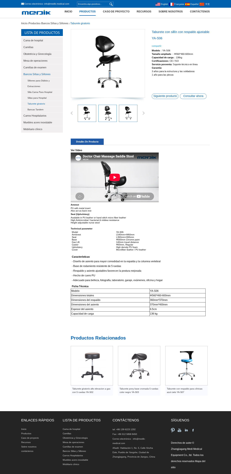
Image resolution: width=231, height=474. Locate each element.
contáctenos (200, 11)
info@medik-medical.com (56, 4)
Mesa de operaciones (35, 60)
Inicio (68, 11)
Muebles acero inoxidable (37, 122)
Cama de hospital (33, 40)
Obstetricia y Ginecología (37, 54)
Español (194, 4)
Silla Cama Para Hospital (40, 92)
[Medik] (36, 17)
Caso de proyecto (116, 11)
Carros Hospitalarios (34, 115)
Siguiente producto (165, 96)
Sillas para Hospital (37, 98)
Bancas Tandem (36, 109)
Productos (87, 11)
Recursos (144, 11)
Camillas (28, 47)
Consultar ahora (193, 96)
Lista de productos (42, 32)
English (164, 4)
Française (179, 4)
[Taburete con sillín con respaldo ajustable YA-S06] (108, 63)
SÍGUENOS (180, 420)
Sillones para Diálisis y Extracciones (39, 83)
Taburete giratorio (80, 23)
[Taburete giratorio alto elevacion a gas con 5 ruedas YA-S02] (92, 365)
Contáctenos (126, 420)
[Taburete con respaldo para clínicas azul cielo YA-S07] (186, 365)
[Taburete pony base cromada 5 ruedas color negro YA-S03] (139, 365)
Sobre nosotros (171, 11)
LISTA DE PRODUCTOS (82, 420)
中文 (207, 4)
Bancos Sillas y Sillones (55, 23)
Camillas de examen (34, 67)
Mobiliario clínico (32, 129)
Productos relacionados (98, 337)
